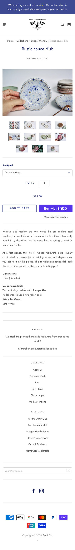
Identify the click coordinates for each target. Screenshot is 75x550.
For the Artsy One (37, 419)
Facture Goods (37, 58)
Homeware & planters (37, 451)
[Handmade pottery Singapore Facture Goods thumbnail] (14, 125)
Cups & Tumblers (37, 444)
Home (10, 41)
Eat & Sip (47, 535)
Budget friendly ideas (37, 431)
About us (37, 370)
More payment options (56, 217)
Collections (22, 41)
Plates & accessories (37, 438)
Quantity (30, 183)
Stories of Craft (38, 376)
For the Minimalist (37, 425)
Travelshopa (37, 395)
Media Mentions (37, 402)
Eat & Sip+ (37, 389)
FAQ (37, 382)
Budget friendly (39, 41)
